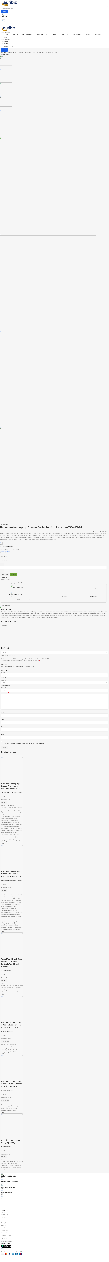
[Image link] (21, 1202)
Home (2, 52)
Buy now (13, 574)
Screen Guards (8, 52)
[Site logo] (9, 3)
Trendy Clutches (5, 1223)
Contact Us (4, 1238)
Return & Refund (5, 1233)
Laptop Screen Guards (18, 52)
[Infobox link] (54, 1175)
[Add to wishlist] (12, 1137)
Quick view (7, 1137)
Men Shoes (4, 1217)
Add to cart (5, 574)
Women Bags (4, 1214)
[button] (4, 1156)
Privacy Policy (4, 1230)
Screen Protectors (6, 1220)
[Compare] (3, 1137)
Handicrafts (4, 1225)
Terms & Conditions (6, 1241)
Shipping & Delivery (6, 1235)
